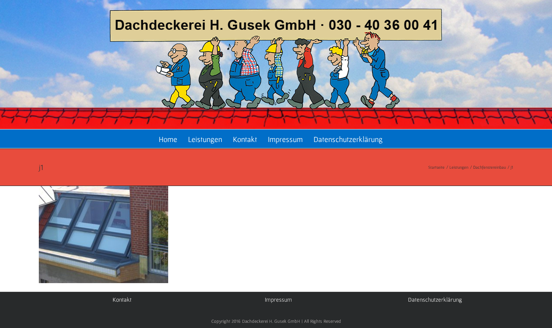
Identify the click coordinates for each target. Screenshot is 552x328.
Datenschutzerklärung (435, 299)
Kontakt (122, 299)
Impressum (278, 299)
